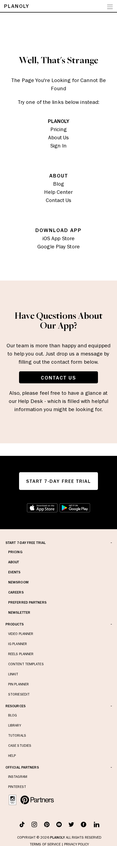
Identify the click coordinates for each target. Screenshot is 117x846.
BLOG (12, 715)
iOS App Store (58, 238)
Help (12, 755)
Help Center (58, 192)
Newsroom (18, 582)
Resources (15, 706)
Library (14, 725)
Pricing (58, 129)
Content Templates (26, 664)
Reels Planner (20, 654)
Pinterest (17, 786)
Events (14, 572)
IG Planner (17, 644)
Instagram (17, 776)
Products (14, 624)
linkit (13, 674)
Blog (58, 183)
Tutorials (17, 735)
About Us (58, 137)
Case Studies (19, 745)
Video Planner (20, 634)
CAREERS (16, 592)
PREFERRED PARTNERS (27, 602)
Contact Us (59, 200)
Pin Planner (18, 684)
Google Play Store (58, 246)
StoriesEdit (19, 694)
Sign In (58, 145)
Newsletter (19, 612)
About (13, 562)
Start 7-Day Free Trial (25, 542)
